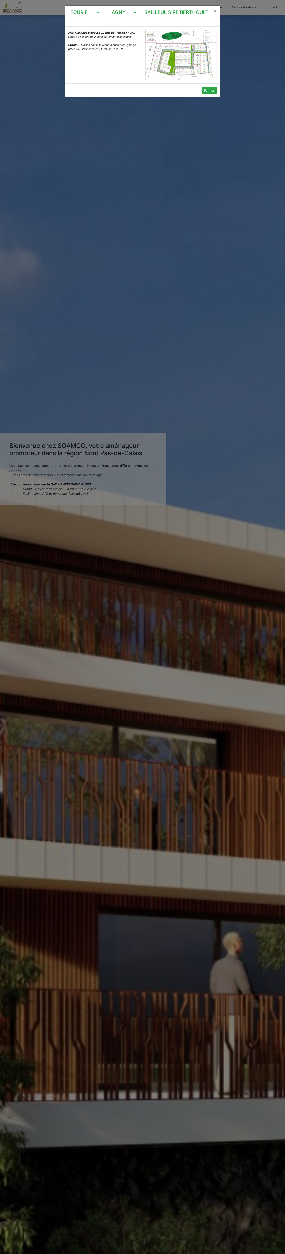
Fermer (209, 90)
